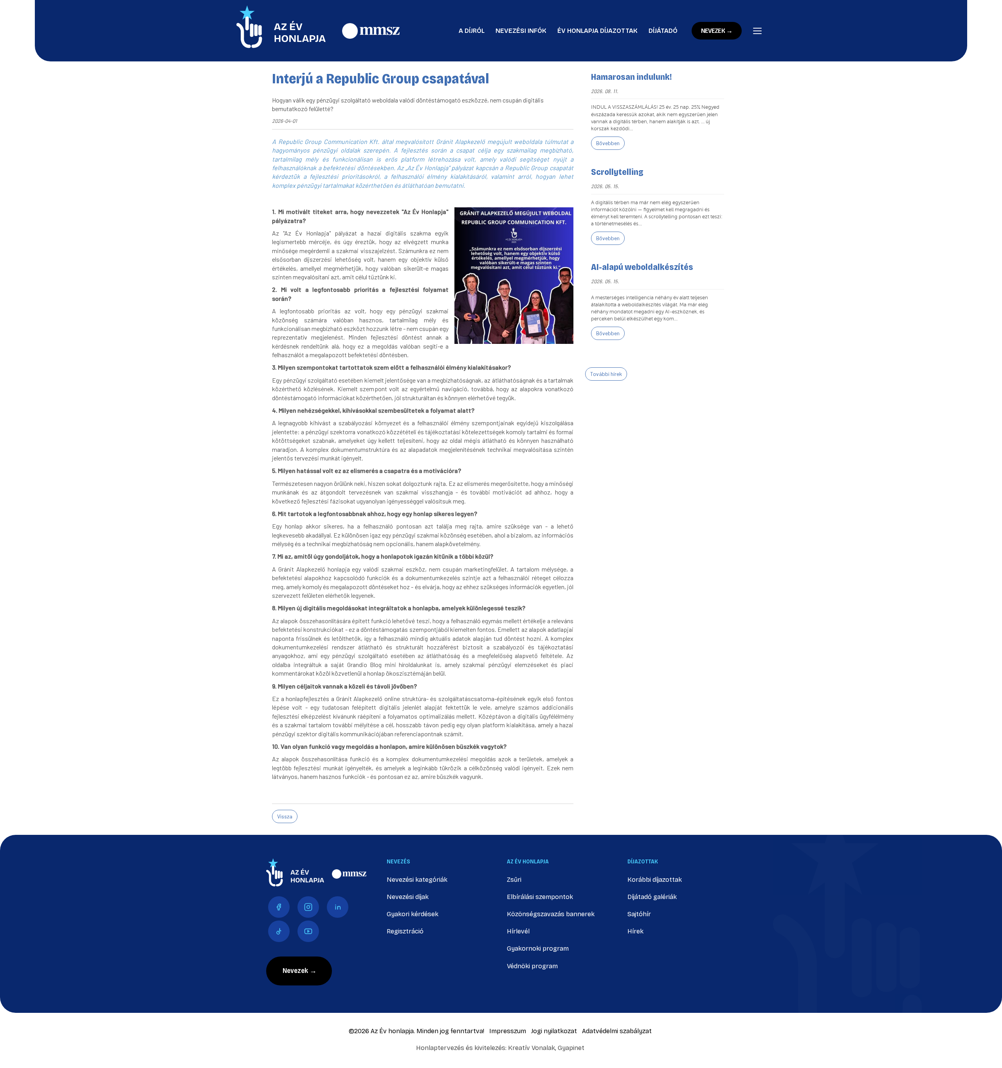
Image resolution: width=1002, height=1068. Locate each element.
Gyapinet (571, 1048)
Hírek (635, 931)
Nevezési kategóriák (417, 879)
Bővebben (608, 143)
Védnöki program (532, 966)
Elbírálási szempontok (540, 897)
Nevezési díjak (408, 897)
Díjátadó (663, 30)
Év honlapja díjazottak (597, 30)
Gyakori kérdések (412, 914)
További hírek (606, 373)
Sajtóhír (639, 914)
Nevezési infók (521, 30)
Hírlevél (518, 931)
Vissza (284, 816)
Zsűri (514, 879)
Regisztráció (405, 931)
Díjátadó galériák (652, 897)
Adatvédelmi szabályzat (617, 1031)
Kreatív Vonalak (531, 1048)
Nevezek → (716, 31)
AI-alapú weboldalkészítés (642, 267)
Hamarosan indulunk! (631, 77)
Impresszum (507, 1031)
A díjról (472, 30)
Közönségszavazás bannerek (551, 914)
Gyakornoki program (538, 948)
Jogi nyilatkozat (554, 1031)
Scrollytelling (617, 172)
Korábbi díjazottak (654, 879)
